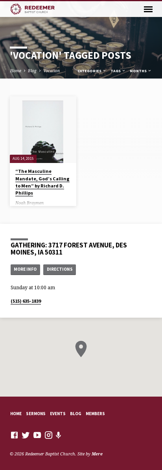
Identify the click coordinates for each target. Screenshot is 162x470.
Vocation (51, 70)
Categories (89, 70)
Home (15, 70)
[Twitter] (25, 435)
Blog (32, 70)
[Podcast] (58, 435)
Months (138, 70)
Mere (97, 454)
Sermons (36, 413)
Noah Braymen (29, 203)
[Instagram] (48, 435)
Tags (116, 70)
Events (58, 413)
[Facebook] (14, 435)
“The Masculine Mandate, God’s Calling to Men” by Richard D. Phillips (42, 182)
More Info (25, 269)
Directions (60, 269)
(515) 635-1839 (26, 301)
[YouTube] (37, 435)
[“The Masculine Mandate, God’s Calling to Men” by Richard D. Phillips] (43, 129)
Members (95, 413)
